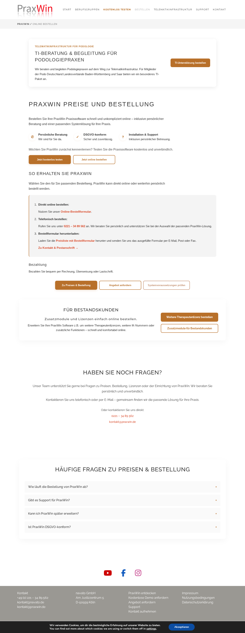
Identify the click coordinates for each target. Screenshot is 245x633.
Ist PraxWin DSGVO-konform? (49, 527)
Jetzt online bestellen (94, 159)
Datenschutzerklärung (197, 602)
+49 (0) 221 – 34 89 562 (32, 598)
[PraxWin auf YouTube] (108, 573)
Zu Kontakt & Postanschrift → (58, 247)
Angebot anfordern (120, 285)
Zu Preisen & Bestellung (76, 285)
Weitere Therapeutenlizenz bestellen (189, 317)
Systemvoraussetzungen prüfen (166, 285)
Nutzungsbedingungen (198, 598)
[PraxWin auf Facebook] (123, 573)
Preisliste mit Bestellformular (75, 240)
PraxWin (23, 24)
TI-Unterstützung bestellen (190, 62)
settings (151, 629)
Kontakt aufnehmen (142, 611)
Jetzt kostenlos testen (50, 159)
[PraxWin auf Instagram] (138, 573)
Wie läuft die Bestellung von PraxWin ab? (58, 487)
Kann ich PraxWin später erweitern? (53, 513)
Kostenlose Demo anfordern (148, 598)
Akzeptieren (181, 627)
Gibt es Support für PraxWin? (49, 500)
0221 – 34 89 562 (74, 226)
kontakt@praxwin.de (122, 422)
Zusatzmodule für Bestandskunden (189, 328)
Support (134, 607)
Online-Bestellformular (76, 211)
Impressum (190, 593)
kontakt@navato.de (30, 602)
